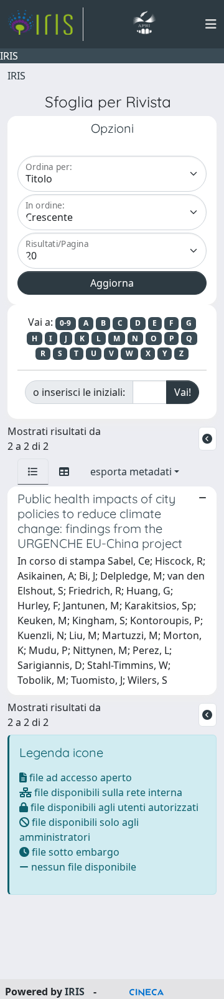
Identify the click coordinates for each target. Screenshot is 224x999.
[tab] (33, 472)
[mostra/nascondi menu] (211, 24)
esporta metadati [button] (131, 471)
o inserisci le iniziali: (79, 392)
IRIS (16, 76)
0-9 (65, 323)
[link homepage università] (144, 24)
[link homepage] (45, 24)
